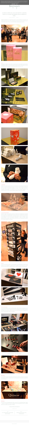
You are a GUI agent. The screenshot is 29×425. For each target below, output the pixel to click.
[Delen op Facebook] (14, 408)
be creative (17, 17)
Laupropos (15, 423)
